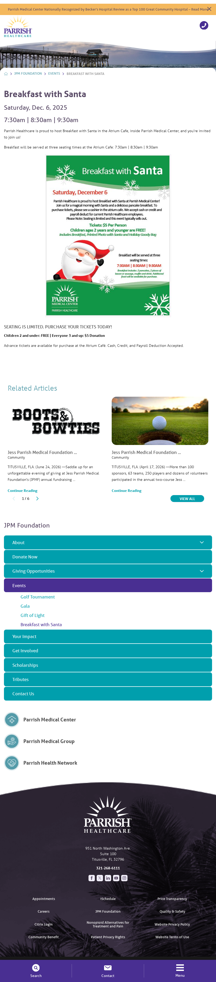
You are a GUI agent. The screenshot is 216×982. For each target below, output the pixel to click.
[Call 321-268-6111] (204, 26)
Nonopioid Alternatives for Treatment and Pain (108, 924)
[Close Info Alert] (209, 9)
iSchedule (108, 899)
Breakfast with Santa (41, 624)
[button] (202, 543)
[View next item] (37, 498)
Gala (25, 606)
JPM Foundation (28, 73)
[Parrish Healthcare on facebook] (92, 878)
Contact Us (23, 693)
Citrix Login (44, 924)
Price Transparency (172, 899)
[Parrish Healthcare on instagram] (124, 878)
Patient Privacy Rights (108, 937)
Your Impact (24, 636)
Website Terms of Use (172, 937)
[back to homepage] (6, 74)
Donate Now (24, 556)
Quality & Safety (172, 911)
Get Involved (25, 650)
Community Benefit (43, 937)
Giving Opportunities (33, 571)
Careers (44, 911)
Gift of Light (33, 615)
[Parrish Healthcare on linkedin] (108, 878)
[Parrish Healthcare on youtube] (116, 878)
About (18, 542)
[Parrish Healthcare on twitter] (100, 878)
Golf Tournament (38, 597)
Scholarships (25, 665)
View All (192, 498)
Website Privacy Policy (172, 924)
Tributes (20, 679)
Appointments (43, 899)
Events (54, 73)
